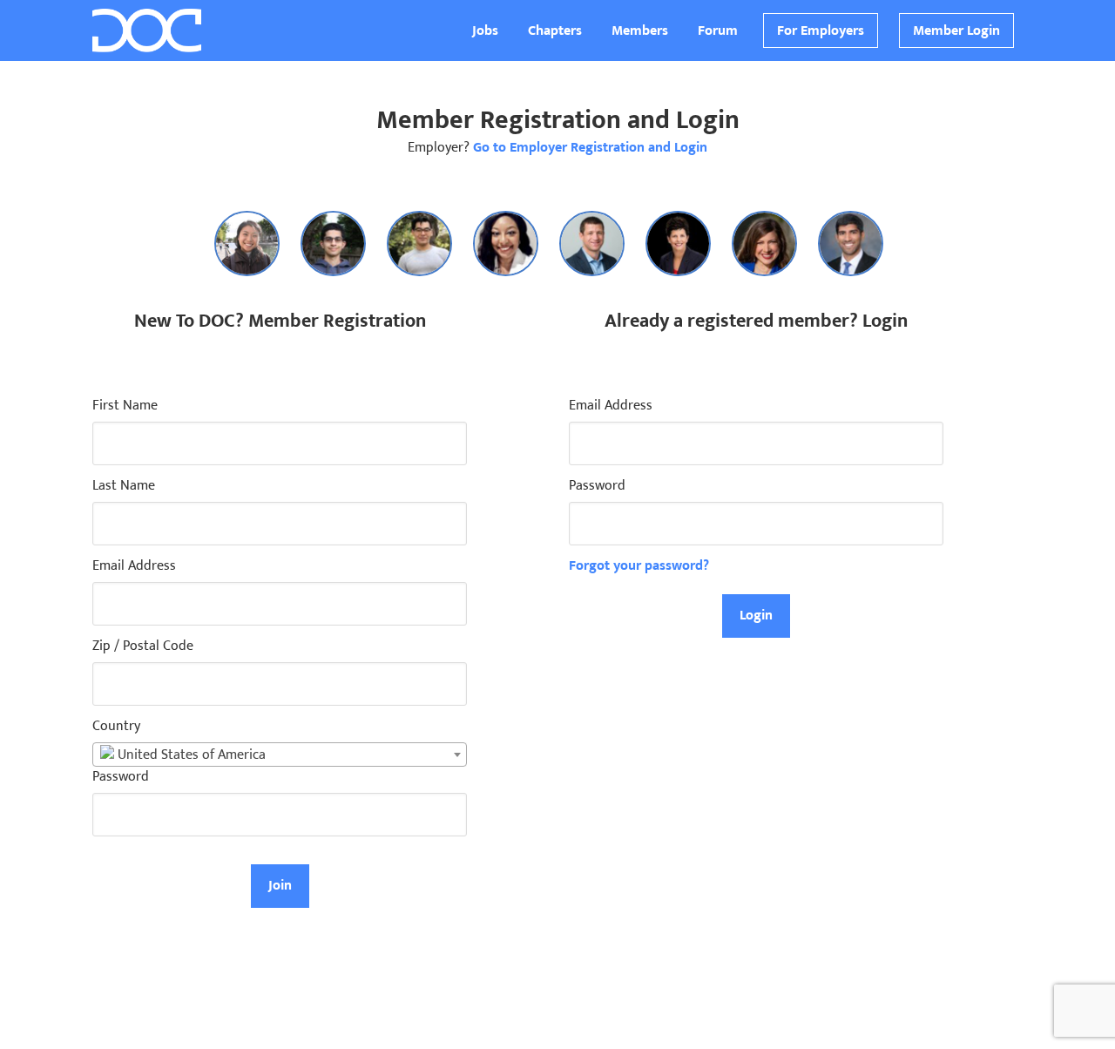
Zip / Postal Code (142, 646)
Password (120, 777)
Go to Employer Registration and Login (590, 147)
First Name (125, 406)
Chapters (555, 31)
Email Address (134, 566)
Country (116, 726)
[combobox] (279, 754)
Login (756, 615)
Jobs (485, 31)
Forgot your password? (639, 566)
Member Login (956, 31)
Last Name (123, 486)
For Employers (820, 31)
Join (280, 885)
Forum (718, 31)
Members (640, 31)
